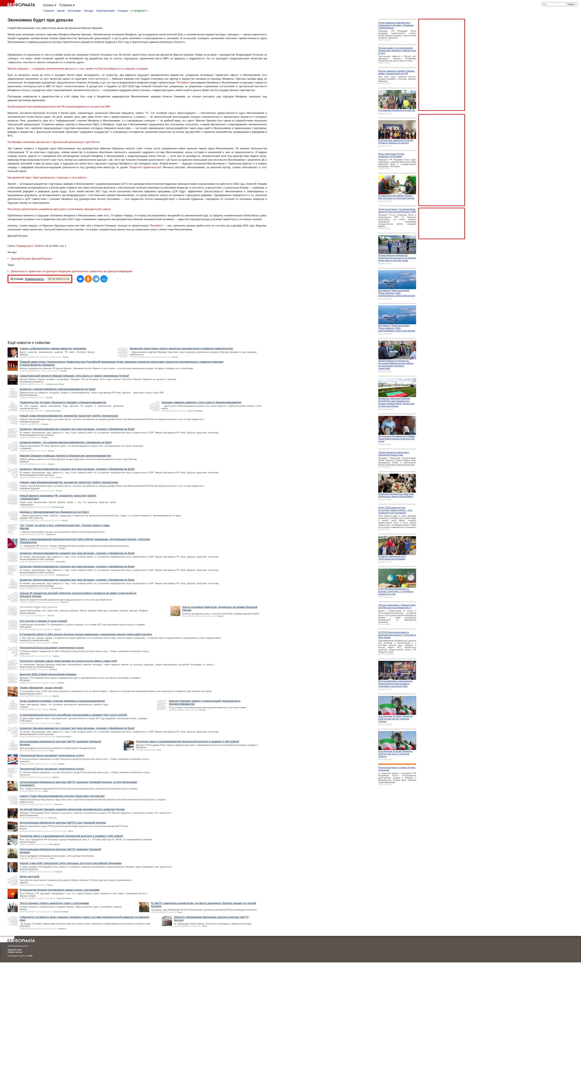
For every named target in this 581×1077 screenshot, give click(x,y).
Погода (88, 10)
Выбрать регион (15, 952)
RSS (30, 956)
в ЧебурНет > (139, 10)
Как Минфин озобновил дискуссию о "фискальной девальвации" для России (54, 142)
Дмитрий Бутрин (21, 258)
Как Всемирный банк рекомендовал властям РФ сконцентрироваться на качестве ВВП (59, 106)
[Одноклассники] (88, 278)
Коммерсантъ (25, 245)
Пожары (123, 10)
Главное (48, 10)
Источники (74, 10)
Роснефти (183, 82)
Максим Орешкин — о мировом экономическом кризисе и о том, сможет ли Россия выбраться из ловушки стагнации (78, 68)
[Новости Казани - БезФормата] (18, 4)
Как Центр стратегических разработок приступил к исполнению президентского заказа (59, 209)
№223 (38, 245)
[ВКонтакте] (80, 278)
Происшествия (105, 10)
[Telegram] (96, 278)
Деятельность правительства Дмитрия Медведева (41, 271)
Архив (61, 10)
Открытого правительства (145, 167)
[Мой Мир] (104, 278)
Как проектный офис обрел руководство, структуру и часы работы (47, 177)
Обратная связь (15, 950)
